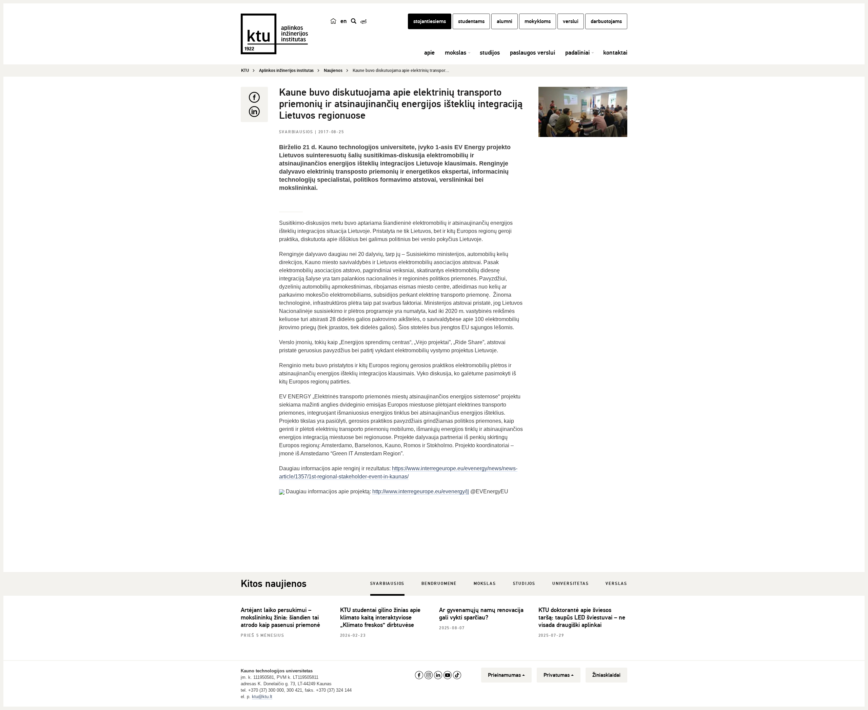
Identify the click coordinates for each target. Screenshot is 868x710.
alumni (504, 21)
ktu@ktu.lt (262, 696)
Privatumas (557, 675)
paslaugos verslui (532, 52)
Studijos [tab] (524, 583)
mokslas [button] (455, 52)
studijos (490, 52)
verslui (570, 21)
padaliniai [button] (577, 52)
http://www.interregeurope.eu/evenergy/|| (420, 491)
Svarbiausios (297, 132)
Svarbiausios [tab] (387, 583)
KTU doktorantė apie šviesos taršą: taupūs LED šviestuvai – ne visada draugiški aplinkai (581, 617)
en (343, 21)
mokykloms (538, 21)
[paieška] (354, 21)
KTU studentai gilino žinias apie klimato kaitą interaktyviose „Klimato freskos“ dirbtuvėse (380, 617)
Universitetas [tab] (570, 583)
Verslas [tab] (616, 583)
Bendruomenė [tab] (439, 583)
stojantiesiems (429, 21)
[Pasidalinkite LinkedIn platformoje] (254, 111)
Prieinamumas (504, 675)
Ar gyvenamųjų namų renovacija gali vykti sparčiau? (481, 613)
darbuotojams (606, 21)
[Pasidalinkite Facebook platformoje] (254, 97)
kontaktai (615, 52)
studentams (471, 21)
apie (429, 52)
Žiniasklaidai (606, 675)
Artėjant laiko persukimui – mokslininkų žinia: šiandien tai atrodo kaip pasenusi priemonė (280, 617)
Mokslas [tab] (485, 583)
